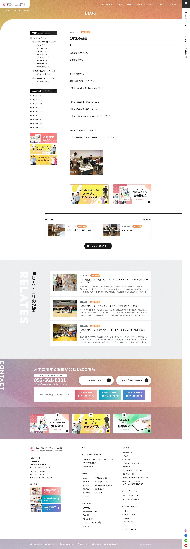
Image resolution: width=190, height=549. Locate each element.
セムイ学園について (144, 4)
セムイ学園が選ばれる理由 (92, 455)
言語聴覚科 (43, 60)
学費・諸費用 (127, 459)
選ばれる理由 (107, 4)
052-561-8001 (40, 472)
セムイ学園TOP (7, 11)
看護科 (41, 45)
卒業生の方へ (52, 544)
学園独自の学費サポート (131, 463)
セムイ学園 (39, 38)
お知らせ (126, 511)
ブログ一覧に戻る (99, 246)
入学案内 (159, 4)
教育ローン (127, 467)
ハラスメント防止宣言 (90, 522)
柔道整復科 (43, 57)
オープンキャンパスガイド (132, 496)
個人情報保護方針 (113, 544)
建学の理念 (86, 508)
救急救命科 (43, 82)
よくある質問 (172, 4)
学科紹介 (119, 4)
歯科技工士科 (44, 74)
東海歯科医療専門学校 (45, 71)
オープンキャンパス (129, 491)
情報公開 (86, 526)
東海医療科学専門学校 (46, 42)
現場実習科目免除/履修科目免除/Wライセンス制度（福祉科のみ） (134, 482)
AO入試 (125, 456)
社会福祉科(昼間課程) (102, 478)
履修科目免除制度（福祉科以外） (134, 478)
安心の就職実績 (88, 466)
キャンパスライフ (129, 514)
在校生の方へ (37, 544)
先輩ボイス (127, 518)
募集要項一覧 (127, 452)
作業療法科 (43, 54)
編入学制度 (127, 474)
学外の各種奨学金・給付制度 (132, 470)
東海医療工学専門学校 (45, 78)
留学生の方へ (84, 544)
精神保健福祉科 (44, 67)
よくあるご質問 (128, 522)
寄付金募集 (86, 519)
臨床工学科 (43, 48)
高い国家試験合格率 (89, 463)
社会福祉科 (43, 63)
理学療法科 (43, 51)
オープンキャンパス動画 (131, 499)
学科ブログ (17, 11)
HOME (84, 447)
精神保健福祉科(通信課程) (103, 485)
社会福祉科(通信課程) (102, 482)
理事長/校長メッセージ (90, 511)
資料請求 (98, 544)
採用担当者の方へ (68, 544)
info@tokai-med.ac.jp (44, 477)
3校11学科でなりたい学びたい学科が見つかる (98, 459)
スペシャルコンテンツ (130, 529)
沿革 (84, 515)
